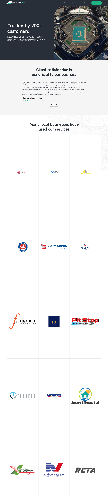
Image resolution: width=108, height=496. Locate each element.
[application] (61, 3)
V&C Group (25, 100)
